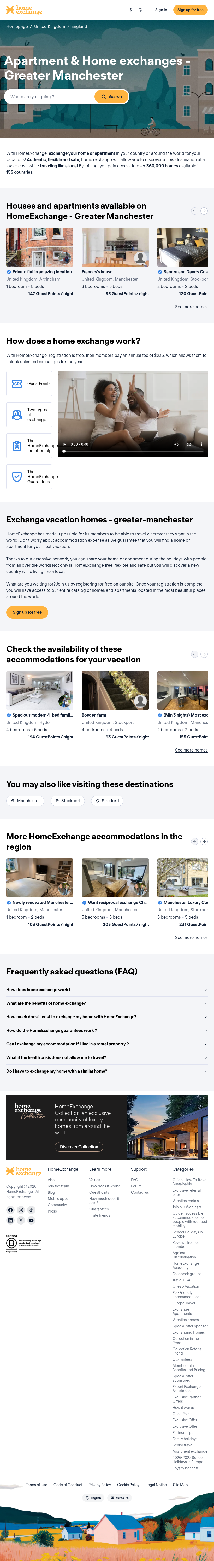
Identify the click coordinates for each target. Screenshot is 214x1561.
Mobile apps (58, 1199)
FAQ (134, 1180)
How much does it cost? (104, 1201)
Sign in (161, 10)
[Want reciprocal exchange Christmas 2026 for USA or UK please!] (115, 893)
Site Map (180, 1485)
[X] (21, 1220)
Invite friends (99, 1215)
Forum (136, 1186)
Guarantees (99, 1209)
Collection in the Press (186, 1341)
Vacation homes (186, 1320)
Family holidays (185, 1439)
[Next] (204, 211)
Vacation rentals (186, 1201)
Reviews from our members (187, 1244)
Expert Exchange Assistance (187, 1389)
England (79, 26)
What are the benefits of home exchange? (46, 1003)
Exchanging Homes (189, 1332)
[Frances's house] (115, 263)
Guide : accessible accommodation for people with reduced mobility (190, 1219)
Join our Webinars (187, 1207)
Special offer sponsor (190, 1326)
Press (52, 1211)
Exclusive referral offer (187, 1192)
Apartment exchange (190, 1451)
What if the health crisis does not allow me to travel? (56, 1057)
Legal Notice (156, 1485)
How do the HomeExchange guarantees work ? (51, 1030)
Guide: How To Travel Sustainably (190, 1182)
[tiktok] (31, 1210)
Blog (51, 1192)
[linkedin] (10, 1220)
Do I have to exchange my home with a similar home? (56, 1071)
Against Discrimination (184, 1255)
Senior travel (183, 1445)
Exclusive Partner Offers (187, 1399)
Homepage (17, 26)
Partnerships (183, 1432)
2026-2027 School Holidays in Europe (188, 1460)
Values (94, 1180)
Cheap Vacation (186, 1286)
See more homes (191, 306)
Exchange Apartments (182, 1311)
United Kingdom (49, 26)
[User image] (64, 258)
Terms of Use (36, 1485)
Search (115, 96)
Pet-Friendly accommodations (187, 1295)
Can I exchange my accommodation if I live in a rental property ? (67, 1044)
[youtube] (31, 1220)
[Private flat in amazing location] (39, 263)
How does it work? (104, 1186)
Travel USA (181, 1280)
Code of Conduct (68, 1485)
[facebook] (10, 1210)
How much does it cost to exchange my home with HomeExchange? (71, 1016)
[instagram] (21, 1210)
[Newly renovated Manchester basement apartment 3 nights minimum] (39, 893)
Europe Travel (184, 1303)
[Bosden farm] (115, 706)
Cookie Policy (128, 1485)
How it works (183, 1407)
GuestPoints (99, 1192)
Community (57, 1205)
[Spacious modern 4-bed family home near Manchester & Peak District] (39, 706)
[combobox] (66, 96)
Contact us (140, 1192)
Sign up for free (190, 10)
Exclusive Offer (185, 1420)
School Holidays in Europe (188, 1234)
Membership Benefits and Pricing (189, 1368)
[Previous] (194, 211)
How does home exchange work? (38, 989)
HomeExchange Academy (186, 1265)
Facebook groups (187, 1274)
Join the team (58, 1186)
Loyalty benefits (186, 1468)
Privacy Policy (99, 1485)
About (53, 1180)
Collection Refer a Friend (187, 1351)
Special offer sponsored (183, 1378)
